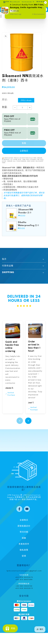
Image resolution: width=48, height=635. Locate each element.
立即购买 (24, 151)
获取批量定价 (24, 526)
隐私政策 (24, 550)
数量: (4, 107)
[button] (24, 259)
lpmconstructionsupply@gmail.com (24, 571)
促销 (24, 556)
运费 (12, 93)
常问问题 (24, 532)
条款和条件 (24, 544)
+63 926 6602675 (24, 577)
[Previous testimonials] (20, 421)
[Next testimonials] (28, 421)
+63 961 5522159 (24, 586)
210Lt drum (26, 100)
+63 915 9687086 (24, 579)
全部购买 (24, 520)
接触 (24, 538)
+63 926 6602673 (24, 588)
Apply (32, 119)
